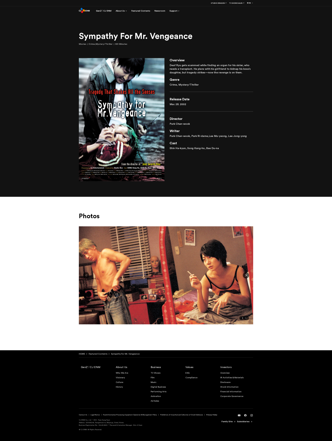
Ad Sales (155, 401)
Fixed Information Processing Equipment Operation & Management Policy (130, 415)
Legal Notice (95, 415)
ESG (187, 373)
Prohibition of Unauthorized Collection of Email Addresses (181, 415)
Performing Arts (159, 392)
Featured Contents (98, 354)
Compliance (191, 378)
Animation (156, 396)
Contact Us (83, 415)
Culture (119, 382)
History (119, 387)
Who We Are (122, 373)
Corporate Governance (231, 396)
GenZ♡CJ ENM (90, 367)
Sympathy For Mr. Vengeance (125, 354)
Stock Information (229, 387)
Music (153, 382)
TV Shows (156, 373)
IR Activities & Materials (232, 378)
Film (153, 378)
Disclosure (225, 382)
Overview (225, 373)
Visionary (120, 378)
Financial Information (230, 392)
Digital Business (158, 387)
